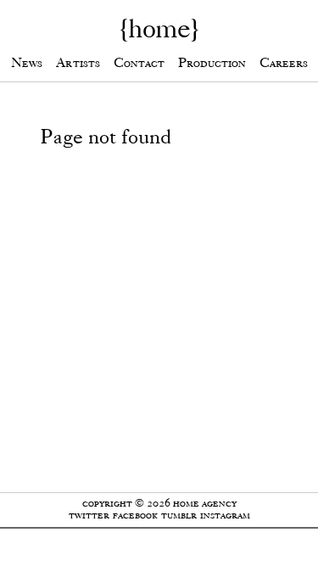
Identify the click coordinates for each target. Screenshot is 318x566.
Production (212, 62)
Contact (139, 62)
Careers (283, 62)
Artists (78, 62)
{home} (159, 28)
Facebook (135, 514)
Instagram (225, 514)
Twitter (89, 514)
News (26, 62)
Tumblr (179, 514)
